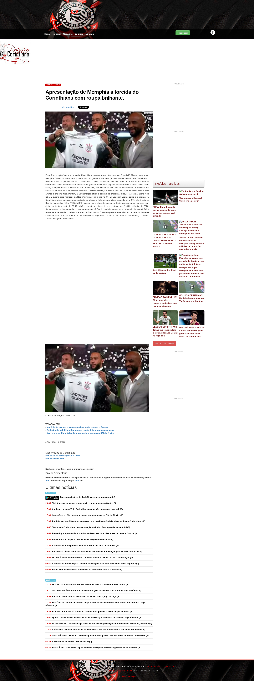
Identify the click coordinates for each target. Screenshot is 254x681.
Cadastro (68, 34)
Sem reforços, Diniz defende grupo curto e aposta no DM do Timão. (80, 433)
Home (47, 34)
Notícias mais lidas (54, 458)
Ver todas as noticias (164, 343)
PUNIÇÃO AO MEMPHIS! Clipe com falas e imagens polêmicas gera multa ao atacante (165, 301)
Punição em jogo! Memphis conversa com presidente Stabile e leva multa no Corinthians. (191, 272)
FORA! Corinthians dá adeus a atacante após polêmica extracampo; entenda (164, 211)
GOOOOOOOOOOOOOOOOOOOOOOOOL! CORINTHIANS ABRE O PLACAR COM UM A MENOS (165, 240)
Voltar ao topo (128, 676)
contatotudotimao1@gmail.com (160, 666)
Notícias (57, 34)
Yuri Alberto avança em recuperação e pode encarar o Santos (77, 427)
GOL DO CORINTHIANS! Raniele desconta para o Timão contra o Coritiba (191, 298)
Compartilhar (68, 107)
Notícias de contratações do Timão (63, 455)
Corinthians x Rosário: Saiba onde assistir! (190, 199)
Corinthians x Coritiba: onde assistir (164, 271)
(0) (81, 503)
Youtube (79, 34)
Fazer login (182, 33)
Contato (90, 34)
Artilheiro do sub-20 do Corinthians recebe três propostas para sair (80, 430)
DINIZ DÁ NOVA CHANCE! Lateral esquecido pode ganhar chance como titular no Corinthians (191, 332)
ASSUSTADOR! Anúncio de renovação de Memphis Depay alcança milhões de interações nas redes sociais (191, 243)
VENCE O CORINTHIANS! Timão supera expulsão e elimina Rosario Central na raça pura (165, 331)
